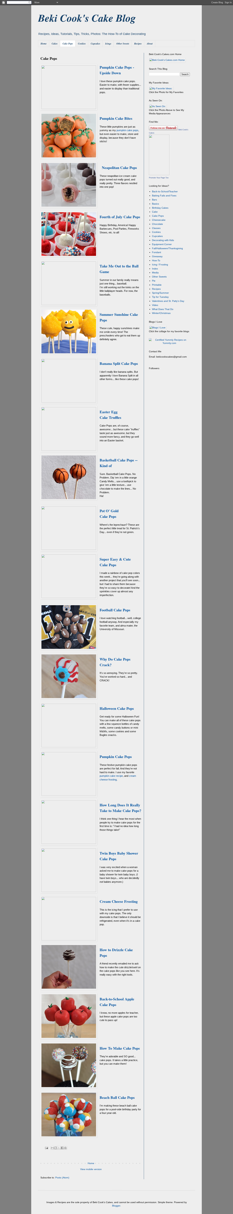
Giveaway (157, 256)
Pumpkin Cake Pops (116, 756)
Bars (154, 199)
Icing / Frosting (160, 264)
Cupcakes (95, 43)
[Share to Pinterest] (65, 1148)
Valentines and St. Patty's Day (168, 301)
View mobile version (91, 1169)
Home (44, 43)
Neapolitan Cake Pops (119, 167)
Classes (156, 228)
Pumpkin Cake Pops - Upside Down (117, 70)
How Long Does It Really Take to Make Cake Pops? (120, 807)
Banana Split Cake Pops (119, 363)
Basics (155, 203)
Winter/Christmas (161, 313)
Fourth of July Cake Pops (120, 217)
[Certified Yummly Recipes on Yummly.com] (169, 343)
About (150, 43)
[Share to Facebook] (62, 1148)
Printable (157, 284)
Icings (108, 43)
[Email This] (52, 1148)
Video (155, 305)
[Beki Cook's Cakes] (159, 174)
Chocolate (157, 224)
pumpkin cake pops (127, 130)
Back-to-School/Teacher (165, 191)
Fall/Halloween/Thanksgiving (167, 248)
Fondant (156, 252)
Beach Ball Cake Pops (117, 1097)
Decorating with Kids (163, 240)
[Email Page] (46, 1148)
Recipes (138, 43)
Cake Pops (68, 43)
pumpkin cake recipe (111, 775)
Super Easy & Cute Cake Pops (115, 562)
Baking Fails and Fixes (164, 195)
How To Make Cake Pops (120, 1048)
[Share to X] (59, 1148)
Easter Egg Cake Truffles (110, 414)
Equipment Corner (162, 244)
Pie (153, 280)
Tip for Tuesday (160, 297)
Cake (155, 211)
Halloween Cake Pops (117, 708)
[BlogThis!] (55, 1148)
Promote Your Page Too (159, 178)
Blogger (116, 1205)
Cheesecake (158, 220)
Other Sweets (122, 43)
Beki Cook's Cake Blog (87, 18)
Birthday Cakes (160, 207)
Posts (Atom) (62, 1177)
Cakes (54, 43)
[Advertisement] (170, 425)
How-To (156, 260)
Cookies (82, 43)
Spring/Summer (160, 292)
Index (155, 268)
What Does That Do (162, 309)
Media (155, 272)
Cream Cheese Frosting (119, 901)
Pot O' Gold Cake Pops (109, 513)
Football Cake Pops (115, 610)
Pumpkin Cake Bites (116, 118)
